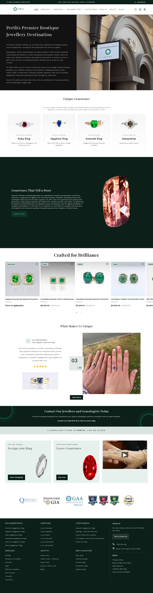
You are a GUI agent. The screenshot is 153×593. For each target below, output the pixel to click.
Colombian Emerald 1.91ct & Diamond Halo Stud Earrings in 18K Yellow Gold (57, 299)
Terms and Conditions (121, 572)
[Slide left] (72, 312)
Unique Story (44, 555)
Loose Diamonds (46, 538)
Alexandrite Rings (82, 566)
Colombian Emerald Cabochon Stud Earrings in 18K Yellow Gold (93, 299)
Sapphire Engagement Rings (15, 531)
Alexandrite (129, 138)
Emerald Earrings (82, 559)
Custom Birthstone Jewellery (86, 535)
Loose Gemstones (46, 545)
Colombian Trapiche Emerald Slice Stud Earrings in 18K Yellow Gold (128, 299)
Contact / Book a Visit (48, 566)
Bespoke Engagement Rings (85, 528)
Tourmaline (9, 580)
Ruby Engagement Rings (13, 535)
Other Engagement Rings (13, 545)
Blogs (42, 569)
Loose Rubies (45, 535)
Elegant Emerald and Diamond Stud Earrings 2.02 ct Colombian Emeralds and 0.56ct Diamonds (22, 299)
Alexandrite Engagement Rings (15, 538)
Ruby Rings (79, 555)
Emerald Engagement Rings (14, 528)
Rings (7, 566)
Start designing (16, 477)
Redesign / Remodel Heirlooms (86, 531)
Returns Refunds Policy (121, 563)
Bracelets (8, 562)
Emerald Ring (94, 138)
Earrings (8, 555)
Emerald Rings (81, 562)
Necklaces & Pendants (13, 559)
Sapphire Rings (81, 569)
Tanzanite (8, 576)
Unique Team (44, 562)
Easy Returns (117, 566)
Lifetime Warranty (119, 569)
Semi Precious (10, 573)
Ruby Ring (24, 138)
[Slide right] (81, 312)
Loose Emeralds (46, 528)
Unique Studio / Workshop (49, 559)
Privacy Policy (117, 560)
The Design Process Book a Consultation (90, 538)
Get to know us (120, 536)
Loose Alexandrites (47, 542)
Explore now (19, 214)
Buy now (62, 477)
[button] (45, 9)
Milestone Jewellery (12, 569)
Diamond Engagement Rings (15, 542)
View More (76, 397)
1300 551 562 (141, 2)
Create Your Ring (81, 542)
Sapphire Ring (59, 138)
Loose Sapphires (46, 531)
